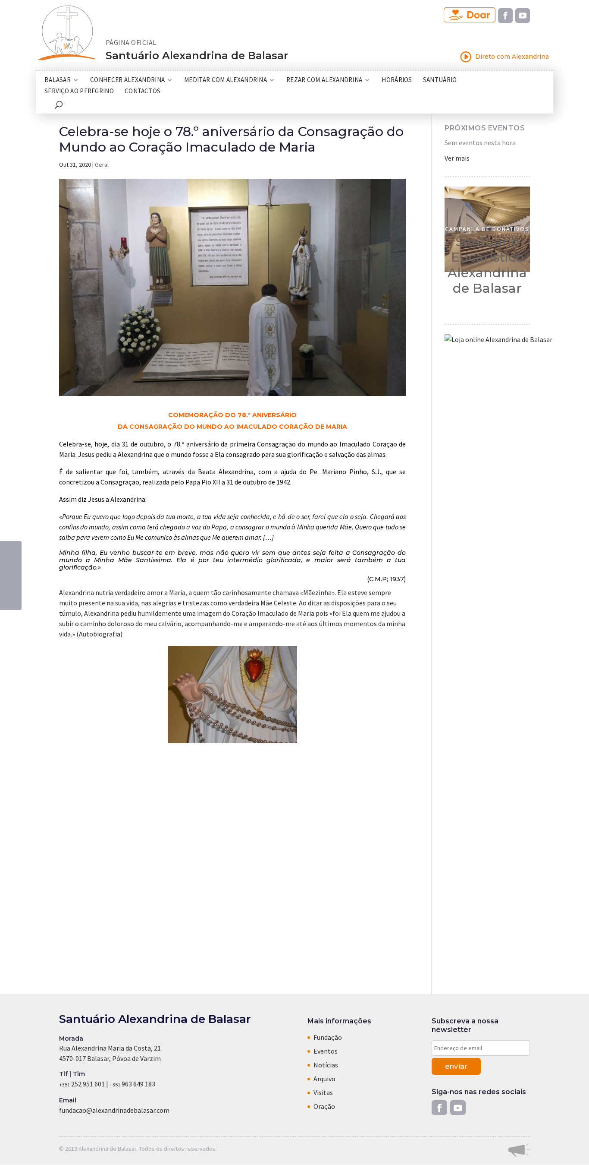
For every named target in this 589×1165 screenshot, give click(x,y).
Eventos (325, 1051)
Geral (102, 164)
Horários (397, 80)
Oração (324, 1106)
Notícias (325, 1065)
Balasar (57, 80)
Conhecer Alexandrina (127, 80)
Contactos (143, 91)
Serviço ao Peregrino (79, 91)
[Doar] (469, 15)
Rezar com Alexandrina (324, 80)
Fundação (327, 1037)
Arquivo (324, 1078)
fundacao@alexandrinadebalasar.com (114, 1110)
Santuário (440, 80)
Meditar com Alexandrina (225, 80)
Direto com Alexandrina (504, 57)
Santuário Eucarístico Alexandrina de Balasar (487, 265)
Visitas (323, 1092)
